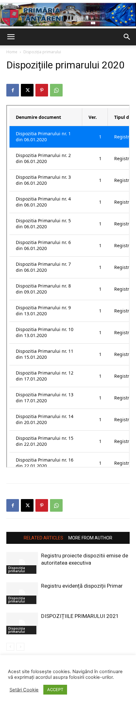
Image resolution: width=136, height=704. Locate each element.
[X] (27, 90)
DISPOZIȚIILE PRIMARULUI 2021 (80, 616)
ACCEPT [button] (55, 689)
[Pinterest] (41, 90)
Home (11, 52)
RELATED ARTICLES (43, 538)
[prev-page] (10, 647)
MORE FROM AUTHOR (90, 538)
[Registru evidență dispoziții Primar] (22, 593)
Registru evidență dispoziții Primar (82, 586)
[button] (11, 36)
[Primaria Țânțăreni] (68, 14)
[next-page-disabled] (20, 647)
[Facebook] (12, 90)
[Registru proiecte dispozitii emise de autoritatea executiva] (22, 563)
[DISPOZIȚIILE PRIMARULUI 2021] (22, 623)
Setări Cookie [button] (24, 690)
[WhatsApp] (56, 90)
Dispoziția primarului (42, 52)
